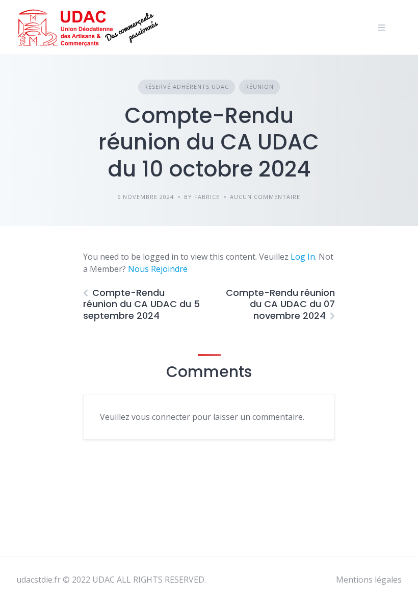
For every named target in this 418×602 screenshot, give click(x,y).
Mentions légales (369, 579)
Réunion (259, 86)
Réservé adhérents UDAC (186, 86)
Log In (303, 256)
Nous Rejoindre (158, 268)
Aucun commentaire (265, 196)
